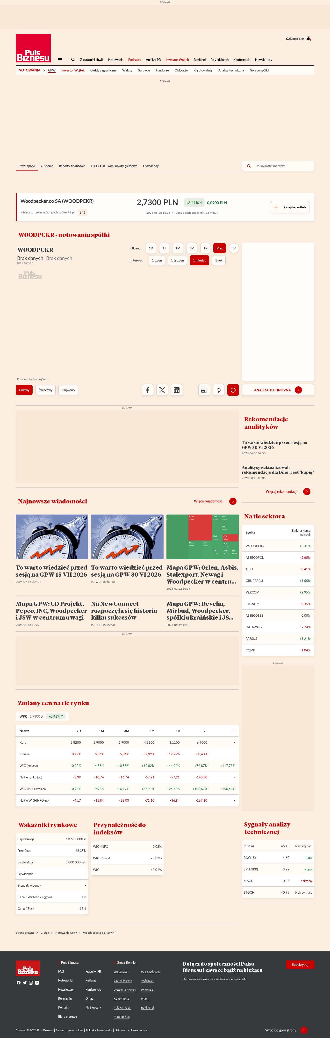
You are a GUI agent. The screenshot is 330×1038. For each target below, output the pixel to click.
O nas (89, 998)
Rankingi (200, 60)
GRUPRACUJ (255, 581)
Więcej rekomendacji (281, 491)
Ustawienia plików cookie (131, 1030)
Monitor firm (122, 1016)
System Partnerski (125, 989)
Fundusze (162, 70)
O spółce (47, 166)
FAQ (61, 971)
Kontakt (63, 1007)
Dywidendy (151, 166)
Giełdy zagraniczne (103, 70)
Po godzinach (219, 60)
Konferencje (241, 60)
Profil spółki (27, 166)
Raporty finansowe (72, 166)
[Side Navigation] (60, 60)
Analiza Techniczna (272, 390)
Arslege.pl (147, 980)
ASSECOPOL (255, 557)
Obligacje (181, 70)
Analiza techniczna (231, 70)
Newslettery (263, 60)
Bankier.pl (147, 1007)
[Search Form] (73, 60)
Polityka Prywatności (99, 1030)
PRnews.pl (147, 989)
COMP (250, 650)
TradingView (41, 379)
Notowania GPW (66, 932)
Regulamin (65, 998)
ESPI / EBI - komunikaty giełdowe (114, 166)
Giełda (45, 932)
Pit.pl (144, 998)
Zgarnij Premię (123, 980)
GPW (52, 70)
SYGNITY (252, 604)
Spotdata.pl (121, 971)
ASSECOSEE (254, 615)
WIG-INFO (100, 846)
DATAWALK (254, 627)
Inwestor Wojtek (177, 60)
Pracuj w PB (93, 971)
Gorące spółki (259, 70)
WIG (96, 870)
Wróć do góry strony (280, 1030)
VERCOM (252, 592)
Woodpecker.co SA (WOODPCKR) (57, 201)
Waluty (127, 70)
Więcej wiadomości (208, 501)
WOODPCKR (255, 546)
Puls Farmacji (122, 1007)
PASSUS (251, 639)
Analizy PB (153, 60)
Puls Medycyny (150, 971)
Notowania (115, 60)
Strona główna (25, 932)
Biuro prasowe (67, 1016)
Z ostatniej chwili (91, 60)
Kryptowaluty (203, 70)
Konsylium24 (122, 998)
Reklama (91, 980)
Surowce (144, 70)
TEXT (249, 569)
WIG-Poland (101, 858)
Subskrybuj (300, 964)
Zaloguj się (295, 38)
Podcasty (134, 60)
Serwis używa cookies (69, 1030)
